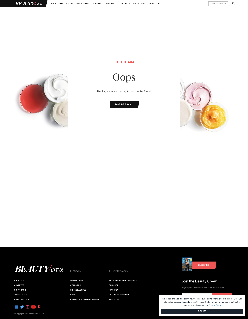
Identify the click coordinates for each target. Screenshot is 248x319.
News (53, 3)
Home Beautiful (78, 290)
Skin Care (110, 3)
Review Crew (139, 3)
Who (72, 295)
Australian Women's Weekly (84, 299)
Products (125, 3)
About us (19, 280)
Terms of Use (20, 295)
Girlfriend (75, 285)
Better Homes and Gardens (122, 280)
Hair (61, 3)
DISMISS (202, 311)
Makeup (69, 3)
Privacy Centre (215, 305)
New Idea (113, 290)
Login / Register (218, 3)
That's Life (114, 299)
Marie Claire (76, 280)
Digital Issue (154, 3)
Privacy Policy (21, 299)
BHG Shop (113, 285)
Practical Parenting (119, 295)
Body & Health (82, 3)
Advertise (19, 285)
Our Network (118, 271)
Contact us (20, 290)
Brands (75, 271)
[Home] (28, 3)
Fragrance (98, 3)
